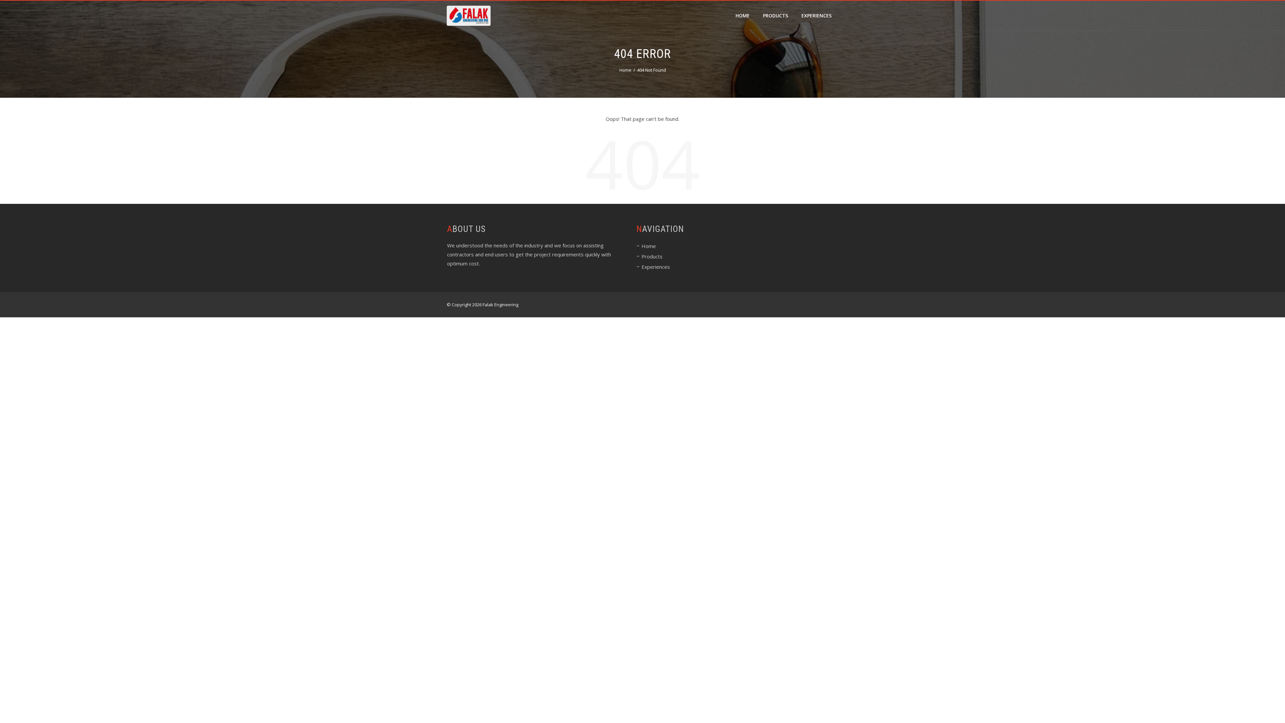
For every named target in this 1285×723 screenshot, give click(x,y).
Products (775, 15)
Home (743, 15)
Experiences (816, 15)
